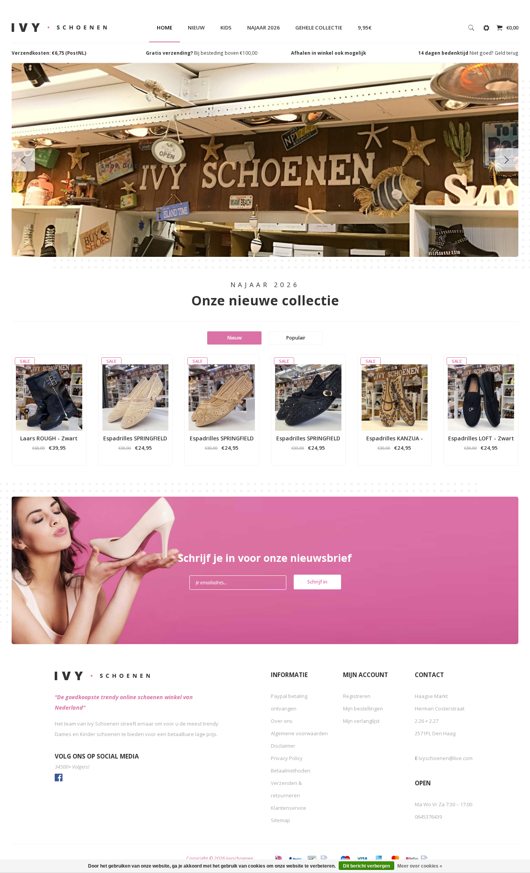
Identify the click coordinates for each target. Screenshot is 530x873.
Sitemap (280, 820)
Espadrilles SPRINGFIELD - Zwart (308, 438)
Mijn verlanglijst (361, 720)
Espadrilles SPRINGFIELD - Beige (135, 438)
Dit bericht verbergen (366, 866)
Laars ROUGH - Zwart (49, 438)
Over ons (282, 720)
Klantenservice (288, 807)
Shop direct (126, 166)
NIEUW (196, 27)
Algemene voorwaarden (299, 733)
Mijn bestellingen (363, 708)
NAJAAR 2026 (263, 27)
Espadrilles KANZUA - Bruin (394, 438)
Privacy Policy (287, 758)
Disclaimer (283, 745)
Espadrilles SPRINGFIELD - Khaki (222, 438)
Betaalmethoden (290, 770)
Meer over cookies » (419, 866)
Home (164, 27)
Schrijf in (317, 582)
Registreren (357, 696)
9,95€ (365, 27)
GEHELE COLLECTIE (318, 27)
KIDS (226, 27)
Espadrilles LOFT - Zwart (481, 438)
